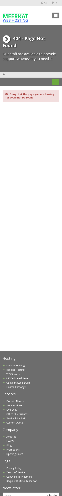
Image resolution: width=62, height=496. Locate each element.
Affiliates (11, 436)
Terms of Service (15, 472)
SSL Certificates (15, 405)
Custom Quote (14, 422)
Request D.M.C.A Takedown (21, 481)
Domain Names (15, 401)
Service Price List (15, 418)
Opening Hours (14, 454)
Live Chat (11, 409)
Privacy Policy (14, 468)
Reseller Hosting (15, 369)
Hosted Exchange (16, 387)
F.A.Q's (10, 441)
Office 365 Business (17, 414)
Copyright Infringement (19, 476)
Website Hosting (15, 365)
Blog (9, 445)
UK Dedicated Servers (18, 378)
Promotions (13, 449)
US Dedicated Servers (18, 382)
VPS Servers (13, 374)
